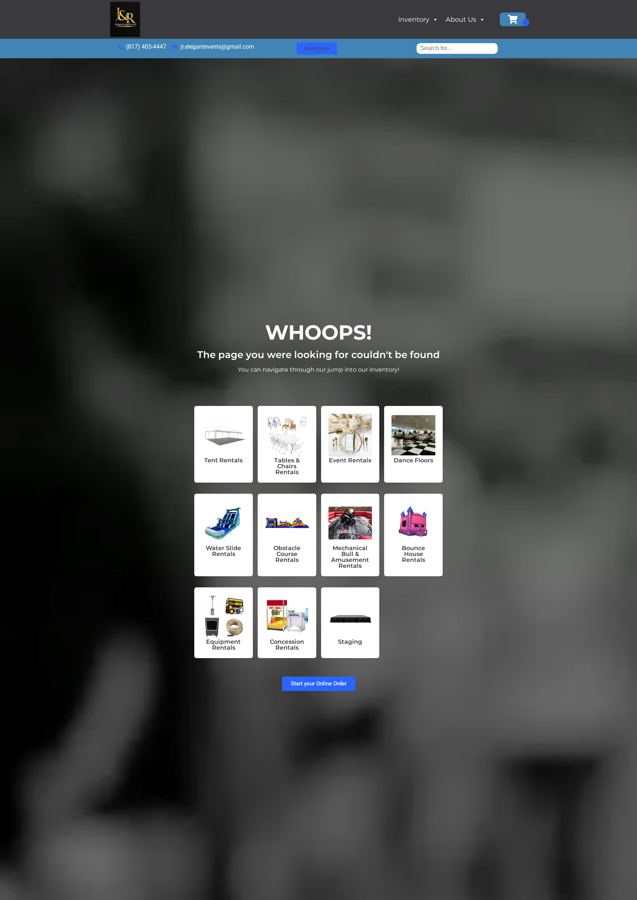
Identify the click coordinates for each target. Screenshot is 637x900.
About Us (461, 19)
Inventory (413, 19)
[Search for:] (457, 48)
